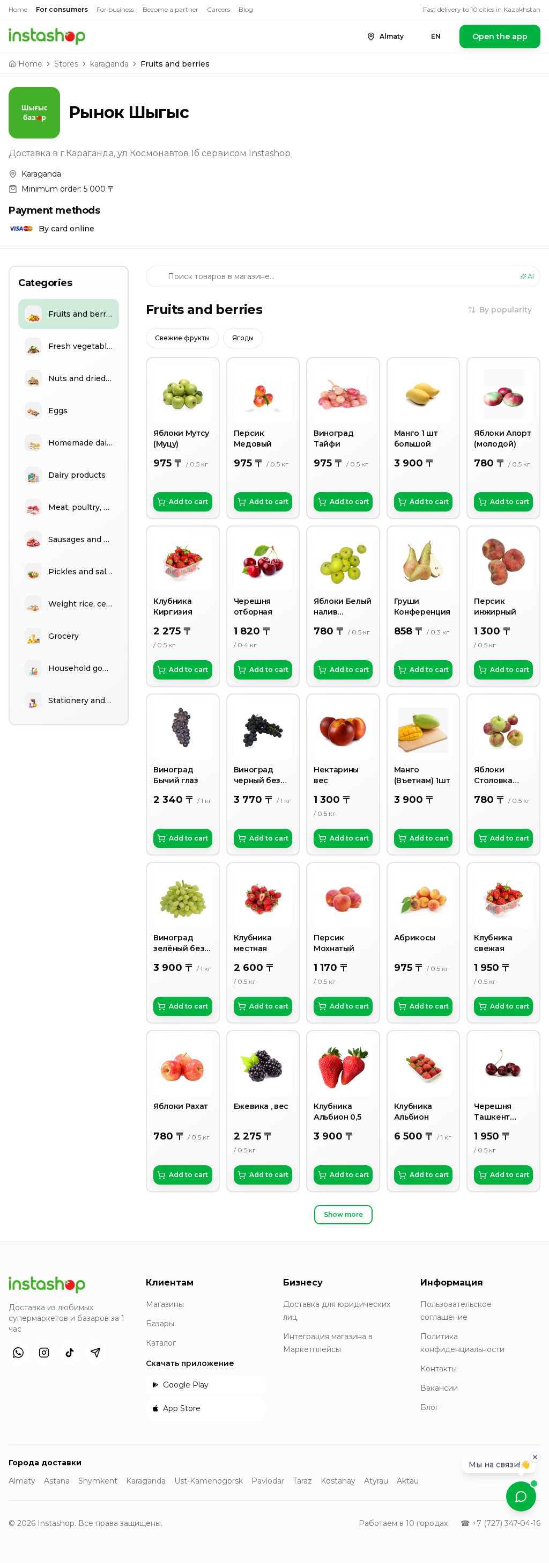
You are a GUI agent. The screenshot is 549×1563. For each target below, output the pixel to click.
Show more (343, 1214)
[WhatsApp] (18, 1352)
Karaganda (146, 1481)
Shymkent (97, 1481)
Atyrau (376, 1481)
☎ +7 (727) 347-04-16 (500, 1523)
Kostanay (338, 1481)
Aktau (408, 1481)
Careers (218, 9)
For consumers (62, 9)
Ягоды (243, 338)
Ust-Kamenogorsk (208, 1481)
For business (115, 9)
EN (436, 36)
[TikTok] (69, 1352)
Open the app (500, 36)
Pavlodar (267, 1481)
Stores (66, 64)
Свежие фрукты (182, 338)
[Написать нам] (521, 1496)
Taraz (302, 1481)
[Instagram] (44, 1352)
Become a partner (170, 9)
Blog (246, 9)
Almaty (22, 1481)
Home (18, 9)
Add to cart (188, 502)
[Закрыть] (535, 1460)
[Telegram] (95, 1352)
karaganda (109, 64)
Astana (57, 1481)
